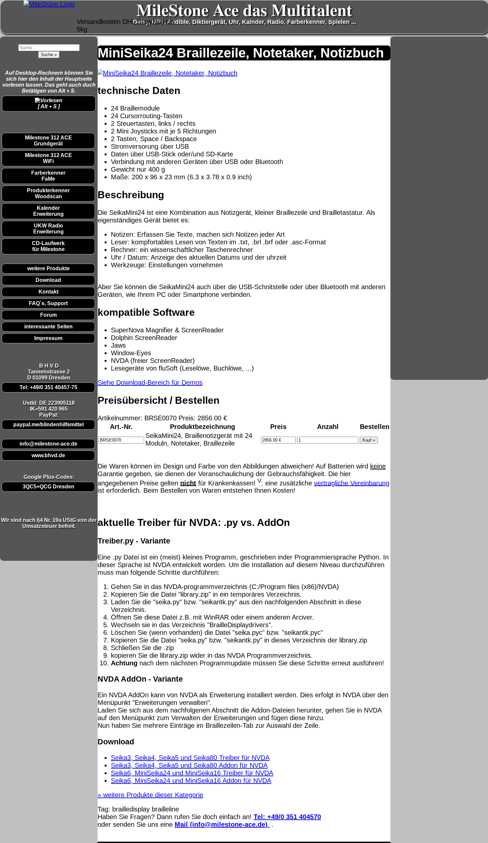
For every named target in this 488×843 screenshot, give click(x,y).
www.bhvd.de (48, 455)
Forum (48, 315)
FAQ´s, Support (48, 303)
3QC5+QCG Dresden (48, 486)
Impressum (48, 338)
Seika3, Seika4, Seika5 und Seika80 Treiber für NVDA (190, 757)
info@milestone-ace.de (48, 444)
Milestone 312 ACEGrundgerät (48, 140)
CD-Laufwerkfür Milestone (48, 246)
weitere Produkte (48, 268)
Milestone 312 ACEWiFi (48, 158)
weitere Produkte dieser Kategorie (150, 795)
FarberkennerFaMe (48, 176)
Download (48, 280)
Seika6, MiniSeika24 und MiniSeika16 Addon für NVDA (191, 780)
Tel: (287, 816)
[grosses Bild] (167, 73)
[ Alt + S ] (49, 106)
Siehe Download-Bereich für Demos (150, 382)
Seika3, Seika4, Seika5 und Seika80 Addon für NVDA (189, 765)
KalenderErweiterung (48, 211)
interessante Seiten (48, 326)
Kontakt (48, 292)
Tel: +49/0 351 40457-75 (48, 387)
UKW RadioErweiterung (48, 228)
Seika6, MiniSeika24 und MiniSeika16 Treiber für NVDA (192, 773)
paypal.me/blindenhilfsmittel (48, 424)
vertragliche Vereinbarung (351, 482)
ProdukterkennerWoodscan (48, 193)
